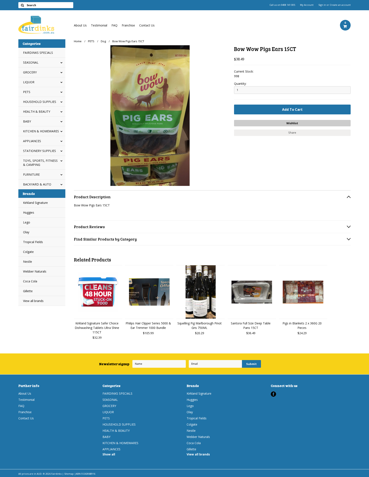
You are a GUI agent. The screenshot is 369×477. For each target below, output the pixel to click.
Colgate (28, 252)
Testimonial (99, 25)
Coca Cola (30, 281)
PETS (26, 92)
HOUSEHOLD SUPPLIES (39, 102)
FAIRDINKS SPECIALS (38, 53)
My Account (306, 4)
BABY (27, 121)
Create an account (340, 4)
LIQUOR (28, 82)
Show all (108, 454)
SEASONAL (30, 62)
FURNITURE (31, 174)
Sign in (322, 4)
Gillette (28, 291)
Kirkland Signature (35, 203)
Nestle (27, 262)
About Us (80, 25)
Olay (26, 232)
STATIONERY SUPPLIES (39, 151)
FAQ (114, 25)
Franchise (128, 25)
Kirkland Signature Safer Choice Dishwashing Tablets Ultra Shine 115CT (97, 327)
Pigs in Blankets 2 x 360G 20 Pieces (302, 325)
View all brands (33, 301)
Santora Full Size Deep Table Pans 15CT (251, 325)
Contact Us (147, 25)
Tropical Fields (33, 242)
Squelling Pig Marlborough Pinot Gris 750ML (199, 325)
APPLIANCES (32, 141)
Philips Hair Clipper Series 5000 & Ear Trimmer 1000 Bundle (148, 325)
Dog (103, 41)
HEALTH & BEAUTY (36, 111)
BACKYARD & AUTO (37, 184)
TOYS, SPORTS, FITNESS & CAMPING (40, 163)
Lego (26, 222)
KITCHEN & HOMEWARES (41, 131)
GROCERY (30, 72)
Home (78, 41)
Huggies (28, 212)
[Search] (22, 5)
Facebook (273, 394)
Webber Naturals (34, 271)
